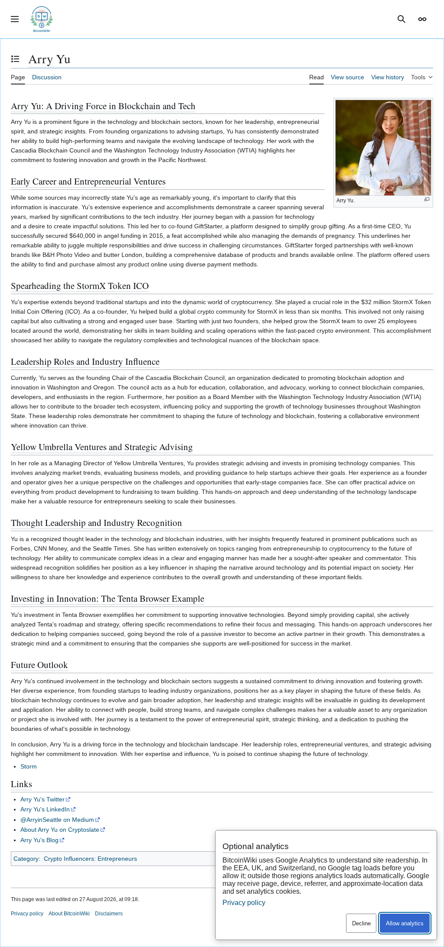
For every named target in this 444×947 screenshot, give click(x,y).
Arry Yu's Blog (39, 840)
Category (26, 858)
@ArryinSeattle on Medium (57, 819)
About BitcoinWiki (69, 914)
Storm (28, 766)
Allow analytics (405, 923)
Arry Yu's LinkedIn (45, 809)
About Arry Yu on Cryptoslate (59, 829)
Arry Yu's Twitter (42, 799)
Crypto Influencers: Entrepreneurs (90, 858)
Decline (361, 923)
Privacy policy (27, 914)
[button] (14, 19)
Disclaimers (109, 914)
